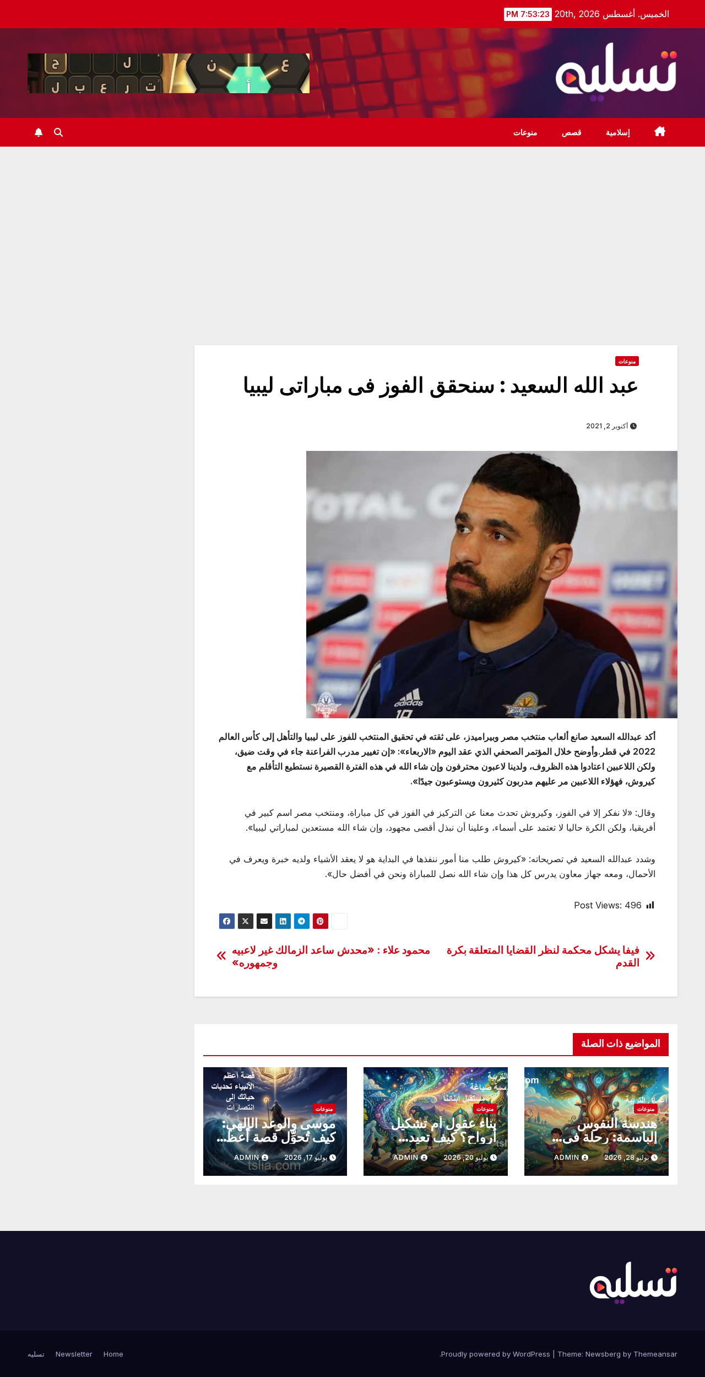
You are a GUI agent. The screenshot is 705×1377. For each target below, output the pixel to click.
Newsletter (74, 1353)
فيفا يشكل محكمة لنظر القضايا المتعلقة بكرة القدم (543, 956)
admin (566, 1157)
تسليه (36, 1353)
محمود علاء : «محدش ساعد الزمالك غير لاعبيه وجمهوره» (331, 956)
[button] (58, 132)
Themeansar (655, 1353)
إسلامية (618, 132)
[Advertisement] (352, 229)
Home (113, 1353)
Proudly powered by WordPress (496, 1353)
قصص (572, 132)
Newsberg (603, 1353)
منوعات (525, 132)
